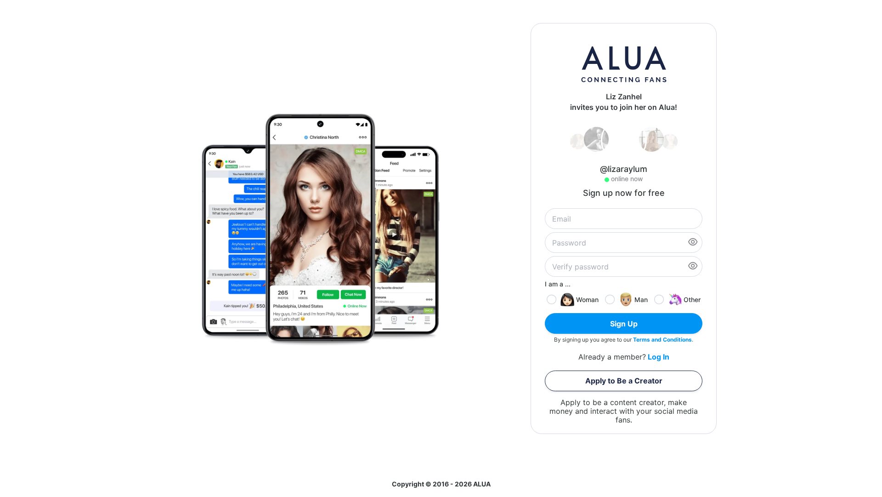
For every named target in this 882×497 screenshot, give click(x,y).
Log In (658, 357)
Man (641, 299)
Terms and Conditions (662, 339)
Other (692, 299)
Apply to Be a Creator (623, 380)
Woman (587, 299)
